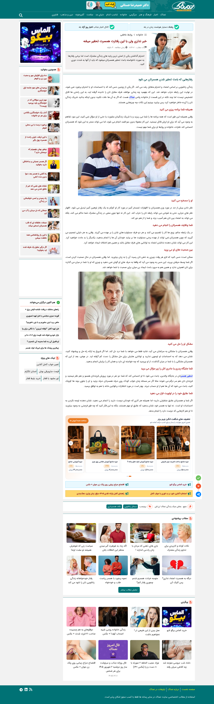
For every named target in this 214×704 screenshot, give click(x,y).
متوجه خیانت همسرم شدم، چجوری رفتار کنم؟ (145, 580)
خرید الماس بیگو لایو (178, 484)
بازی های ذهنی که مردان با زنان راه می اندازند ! (145, 548)
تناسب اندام (112, 14)
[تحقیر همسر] (129, 163)
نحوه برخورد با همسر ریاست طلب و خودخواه (113, 580)
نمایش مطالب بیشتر (129, 589)
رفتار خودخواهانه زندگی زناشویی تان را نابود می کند (81, 580)
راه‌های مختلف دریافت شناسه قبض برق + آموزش (42, 309)
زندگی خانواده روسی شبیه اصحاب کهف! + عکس (113, 632)
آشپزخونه (79, 14)
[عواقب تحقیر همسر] (129, 305)
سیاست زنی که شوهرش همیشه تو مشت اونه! (81, 548)
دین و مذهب (66, 14)
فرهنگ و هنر (145, 14)
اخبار (156, 14)
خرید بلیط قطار (33, 378)
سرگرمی (133, 14)
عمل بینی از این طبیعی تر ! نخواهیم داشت (147, 632)
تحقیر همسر (187, 376)
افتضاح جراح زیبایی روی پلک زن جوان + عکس (105, 484)
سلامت (89, 14)
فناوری (55, 14)
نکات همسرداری (114, 506)
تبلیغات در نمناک (157, 689)
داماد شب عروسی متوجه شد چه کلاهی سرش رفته (176, 665)
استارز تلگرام (30, 371)
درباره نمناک (173, 689)
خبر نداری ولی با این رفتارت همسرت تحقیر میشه (115, 41)
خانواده (123, 14)
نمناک (163, 14)
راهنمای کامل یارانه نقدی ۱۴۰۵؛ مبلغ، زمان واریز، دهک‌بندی (100, 493)
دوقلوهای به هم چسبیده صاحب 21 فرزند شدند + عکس (81, 632)
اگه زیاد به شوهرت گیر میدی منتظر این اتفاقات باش (113, 548)
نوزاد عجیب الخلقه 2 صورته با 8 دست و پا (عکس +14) (145, 665)
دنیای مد (99, 14)
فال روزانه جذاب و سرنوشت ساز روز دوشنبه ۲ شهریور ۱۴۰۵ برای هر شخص (113, 667)
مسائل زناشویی (130, 506)
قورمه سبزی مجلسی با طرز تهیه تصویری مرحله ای (42, 315)
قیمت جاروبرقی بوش (49, 371)
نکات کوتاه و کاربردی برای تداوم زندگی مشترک (177, 548)
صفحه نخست (188, 689)
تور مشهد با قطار (51, 378)
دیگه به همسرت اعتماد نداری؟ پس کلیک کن (176, 580)
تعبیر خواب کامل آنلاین (48, 364)
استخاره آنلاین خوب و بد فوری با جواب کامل (168, 493)
